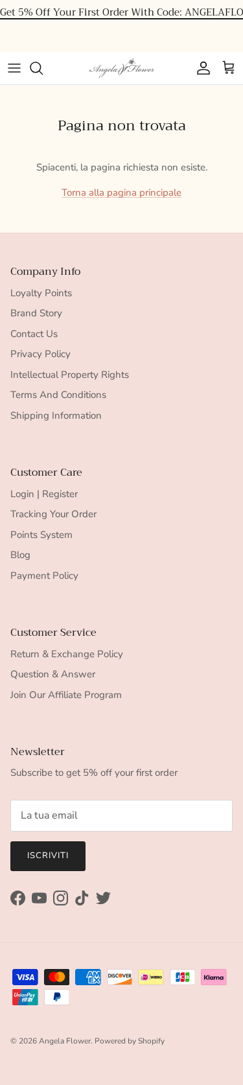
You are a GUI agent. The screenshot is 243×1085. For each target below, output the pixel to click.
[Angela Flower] (121, 68)
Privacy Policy (40, 353)
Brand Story (36, 313)
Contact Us (34, 333)
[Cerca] (43, 68)
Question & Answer (52, 674)
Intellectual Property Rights (69, 374)
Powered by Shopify (130, 1041)
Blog (20, 554)
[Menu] (14, 68)
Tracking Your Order (53, 514)
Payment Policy (44, 575)
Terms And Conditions (58, 394)
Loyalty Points (41, 292)
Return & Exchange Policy (66, 654)
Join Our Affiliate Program (66, 694)
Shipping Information (56, 415)
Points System (41, 534)
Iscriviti (48, 855)
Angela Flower (65, 1041)
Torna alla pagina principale (121, 192)
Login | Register (44, 493)
